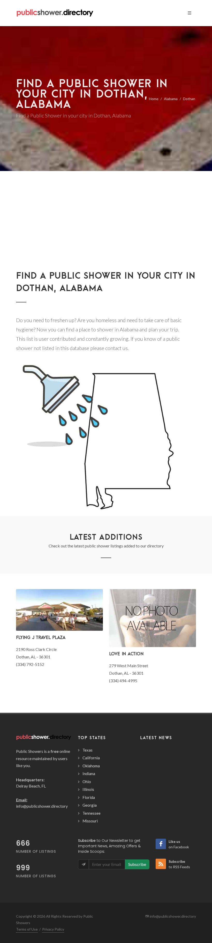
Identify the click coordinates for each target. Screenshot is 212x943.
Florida (88, 797)
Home (153, 98)
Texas (87, 750)
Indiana (88, 773)
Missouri (90, 821)
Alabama (171, 98)
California (91, 757)
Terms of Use (27, 929)
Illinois (88, 789)
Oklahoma (91, 765)
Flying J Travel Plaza (40, 637)
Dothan (189, 98)
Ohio (86, 781)
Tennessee (91, 813)
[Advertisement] (106, 230)
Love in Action (126, 653)
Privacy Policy (53, 929)
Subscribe (137, 864)
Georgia (89, 805)
